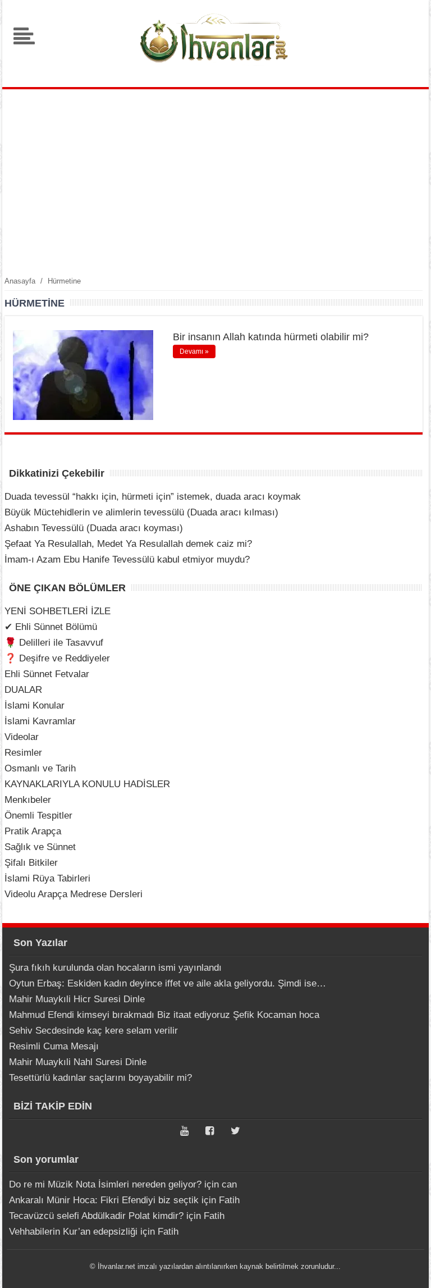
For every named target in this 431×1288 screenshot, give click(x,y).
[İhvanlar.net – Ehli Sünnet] (215, 69)
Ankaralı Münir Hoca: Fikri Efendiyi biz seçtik (104, 1200)
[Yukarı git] (409, 1268)
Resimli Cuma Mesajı (54, 1046)
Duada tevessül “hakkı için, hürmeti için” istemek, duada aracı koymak (152, 496)
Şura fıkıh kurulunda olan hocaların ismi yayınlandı (115, 967)
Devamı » (194, 351)
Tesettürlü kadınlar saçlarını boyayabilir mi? (100, 1077)
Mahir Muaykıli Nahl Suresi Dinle (77, 1062)
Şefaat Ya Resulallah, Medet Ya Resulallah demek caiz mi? (128, 543)
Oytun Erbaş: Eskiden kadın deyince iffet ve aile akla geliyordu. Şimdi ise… (167, 983)
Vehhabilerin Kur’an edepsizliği (73, 1231)
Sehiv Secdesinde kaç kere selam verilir (93, 1030)
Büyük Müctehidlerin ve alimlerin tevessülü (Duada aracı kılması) (141, 512)
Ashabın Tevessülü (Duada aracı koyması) (93, 528)
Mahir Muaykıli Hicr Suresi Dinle (77, 999)
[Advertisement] (215, 182)
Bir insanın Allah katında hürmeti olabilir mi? (271, 336)
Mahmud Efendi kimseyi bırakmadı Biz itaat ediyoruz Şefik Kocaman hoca (164, 1015)
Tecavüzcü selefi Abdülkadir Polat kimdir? (96, 1216)
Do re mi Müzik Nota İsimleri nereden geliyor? (105, 1184)
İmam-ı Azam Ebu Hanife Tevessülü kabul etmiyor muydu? (127, 559)
